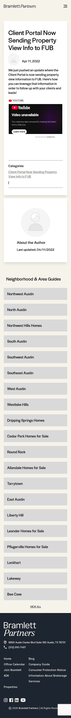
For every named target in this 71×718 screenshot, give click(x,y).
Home (7, 658)
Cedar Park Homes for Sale (27, 436)
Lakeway (14, 578)
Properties (10, 686)
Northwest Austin (20, 293)
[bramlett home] (20, 6)
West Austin (16, 388)
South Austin (17, 341)
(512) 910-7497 (17, 647)
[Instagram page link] (6, 700)
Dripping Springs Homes (25, 420)
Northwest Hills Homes (24, 325)
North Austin (17, 309)
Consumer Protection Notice (47, 670)
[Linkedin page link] (17, 700)
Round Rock (16, 451)
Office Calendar (14, 664)
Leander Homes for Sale (25, 530)
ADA (6, 675)
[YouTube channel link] (23, 700)
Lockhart (14, 562)
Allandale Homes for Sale (26, 467)
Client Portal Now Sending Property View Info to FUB (32, 174)
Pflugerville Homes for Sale (27, 546)
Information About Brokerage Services (48, 678)
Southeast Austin (20, 372)
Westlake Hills (18, 404)
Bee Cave (14, 594)
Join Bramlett (12, 670)
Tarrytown (15, 483)
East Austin (16, 499)
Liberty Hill (15, 515)
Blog (31, 658)
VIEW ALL (35, 606)
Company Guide (39, 664)
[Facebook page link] (11, 700)
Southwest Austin (20, 357)
